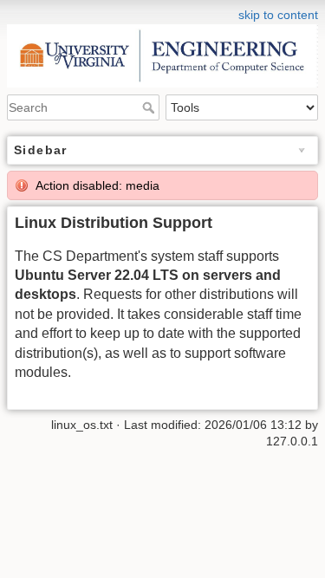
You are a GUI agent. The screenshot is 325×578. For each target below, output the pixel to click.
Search (150, 107)
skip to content (278, 15)
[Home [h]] (162, 11)
